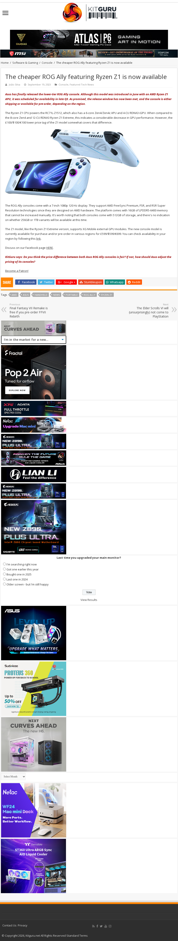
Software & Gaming (25, 63)
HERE (49, 248)
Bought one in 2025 (19, 574)
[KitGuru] (89, 11)
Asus (26, 294)
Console (47, 63)
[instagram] (110, 926)
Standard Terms (77, 936)
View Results (89, 600)
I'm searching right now (22, 564)
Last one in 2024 (17, 579)
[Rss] (93, 926)
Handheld (41, 294)
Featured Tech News (82, 84)
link (38, 239)
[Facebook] (97, 926)
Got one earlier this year (23, 569)
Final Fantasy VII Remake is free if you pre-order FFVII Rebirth (29, 310)
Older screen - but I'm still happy (28, 584)
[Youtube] (105, 926)
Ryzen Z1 (106, 294)
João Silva (14, 84)
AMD (14, 294)
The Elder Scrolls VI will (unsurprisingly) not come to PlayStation (148, 310)
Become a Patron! (16, 271)
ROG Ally (89, 294)
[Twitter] (101, 926)
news (56, 294)
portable (72, 294)
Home (5, 63)
